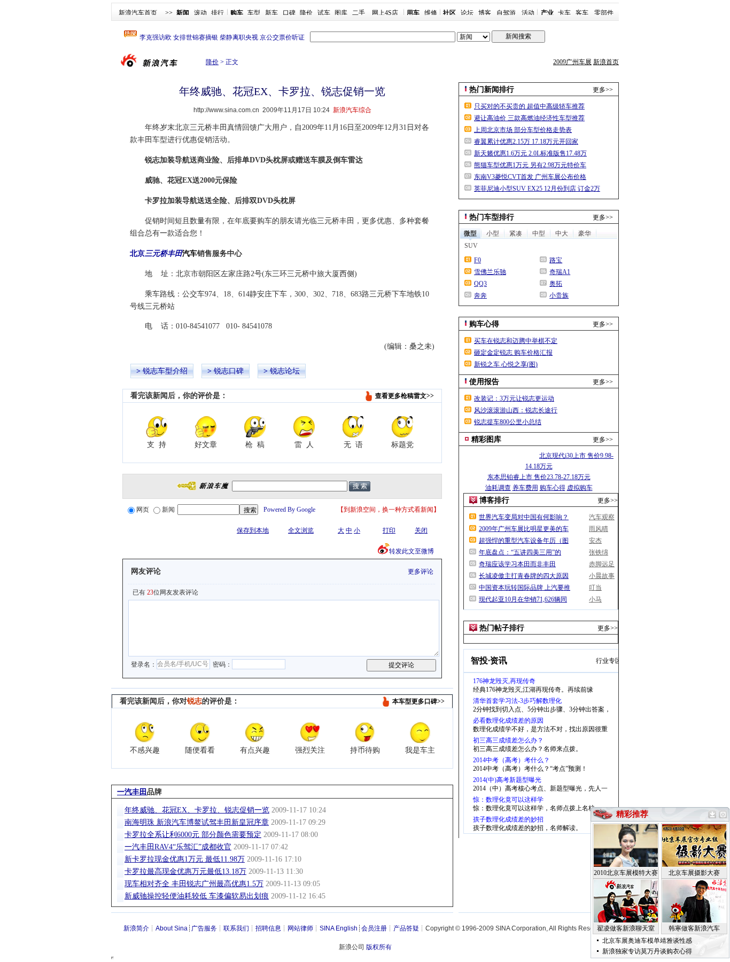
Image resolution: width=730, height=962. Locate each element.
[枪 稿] (255, 426)
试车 (323, 13)
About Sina (172, 928)
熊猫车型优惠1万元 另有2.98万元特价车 (530, 165)
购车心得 (484, 324)
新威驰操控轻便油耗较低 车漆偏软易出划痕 (197, 896)
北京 (156, 253)
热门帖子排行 (501, 628)
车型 (253, 13)
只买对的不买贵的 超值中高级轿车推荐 (529, 106)
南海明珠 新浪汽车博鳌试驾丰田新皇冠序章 (197, 822)
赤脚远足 (602, 564)
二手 (358, 13)
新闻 (168, 509)
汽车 (189, 253)
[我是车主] (420, 732)
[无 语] (353, 426)
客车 (582, 13)
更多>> (603, 89)
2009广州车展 (572, 62)
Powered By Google (289, 509)
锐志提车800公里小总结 (507, 422)
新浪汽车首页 (138, 13)
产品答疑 (406, 928)
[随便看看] (200, 732)
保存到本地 (253, 530)
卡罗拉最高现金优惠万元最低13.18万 (185, 871)
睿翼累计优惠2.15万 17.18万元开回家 (526, 141)
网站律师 (300, 928)
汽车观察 (602, 517)
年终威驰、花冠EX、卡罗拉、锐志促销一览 (197, 810)
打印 (389, 530)
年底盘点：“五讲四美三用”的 (520, 552)
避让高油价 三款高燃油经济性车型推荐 (529, 118)
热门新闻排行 (491, 89)
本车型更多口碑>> (418, 701)
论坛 (467, 13)
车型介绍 (173, 371)
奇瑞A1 (559, 272)
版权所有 (379, 947)
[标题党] (402, 426)
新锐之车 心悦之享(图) (506, 364)
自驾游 (506, 13)
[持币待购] (365, 732)
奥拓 (555, 283)
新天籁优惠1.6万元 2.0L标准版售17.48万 (530, 153)
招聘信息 (268, 928)
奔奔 (480, 295)
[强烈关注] (310, 732)
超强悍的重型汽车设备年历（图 (524, 540)
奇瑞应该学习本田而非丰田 (517, 564)
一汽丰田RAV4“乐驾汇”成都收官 (178, 847)
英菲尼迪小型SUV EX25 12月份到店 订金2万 (537, 188)
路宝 (555, 260)
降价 (306, 13)
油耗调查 (498, 487)
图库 (341, 13)
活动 (528, 13)
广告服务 (204, 928)
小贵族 (559, 295)
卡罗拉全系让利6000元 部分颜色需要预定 (193, 835)
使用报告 (484, 382)
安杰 (595, 540)
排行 (217, 13)
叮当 (595, 587)
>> (169, 13)
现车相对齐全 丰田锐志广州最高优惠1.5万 (194, 884)
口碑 (289, 13)
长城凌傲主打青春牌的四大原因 (524, 576)
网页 (142, 509)
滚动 (200, 13)
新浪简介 (136, 928)
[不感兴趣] (145, 732)
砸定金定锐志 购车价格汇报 (513, 352)
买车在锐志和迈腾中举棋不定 (515, 341)
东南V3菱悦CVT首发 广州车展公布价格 (530, 177)
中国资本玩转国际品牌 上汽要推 (524, 587)
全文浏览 (301, 530)
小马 (595, 599)
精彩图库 (486, 439)
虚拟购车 (580, 487)
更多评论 (420, 571)
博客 (484, 13)
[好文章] (205, 426)
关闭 (421, 530)
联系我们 (236, 928)
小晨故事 (602, 576)
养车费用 (525, 487)
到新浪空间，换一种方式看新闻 (388, 509)
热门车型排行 (491, 217)
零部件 (603, 13)
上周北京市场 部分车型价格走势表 (523, 130)
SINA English (339, 928)
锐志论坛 (285, 371)
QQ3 (480, 283)
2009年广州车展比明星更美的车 (524, 529)
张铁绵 (598, 552)
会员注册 (374, 928)
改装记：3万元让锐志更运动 (514, 398)
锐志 (150, 371)
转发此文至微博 (411, 551)
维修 (430, 13)
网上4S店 (385, 13)
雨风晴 (598, 529)
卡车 (564, 13)
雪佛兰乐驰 (490, 272)
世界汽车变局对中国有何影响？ (524, 517)
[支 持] (156, 426)
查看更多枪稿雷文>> (404, 396)
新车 (271, 13)
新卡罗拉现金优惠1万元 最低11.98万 (185, 859)
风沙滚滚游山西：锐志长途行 (515, 410)
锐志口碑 (229, 371)
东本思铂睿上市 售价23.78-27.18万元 (539, 477)
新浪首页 (606, 62)
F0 (477, 260)
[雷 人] (304, 426)
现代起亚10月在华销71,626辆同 (523, 599)
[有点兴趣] (255, 732)
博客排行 (494, 500)
